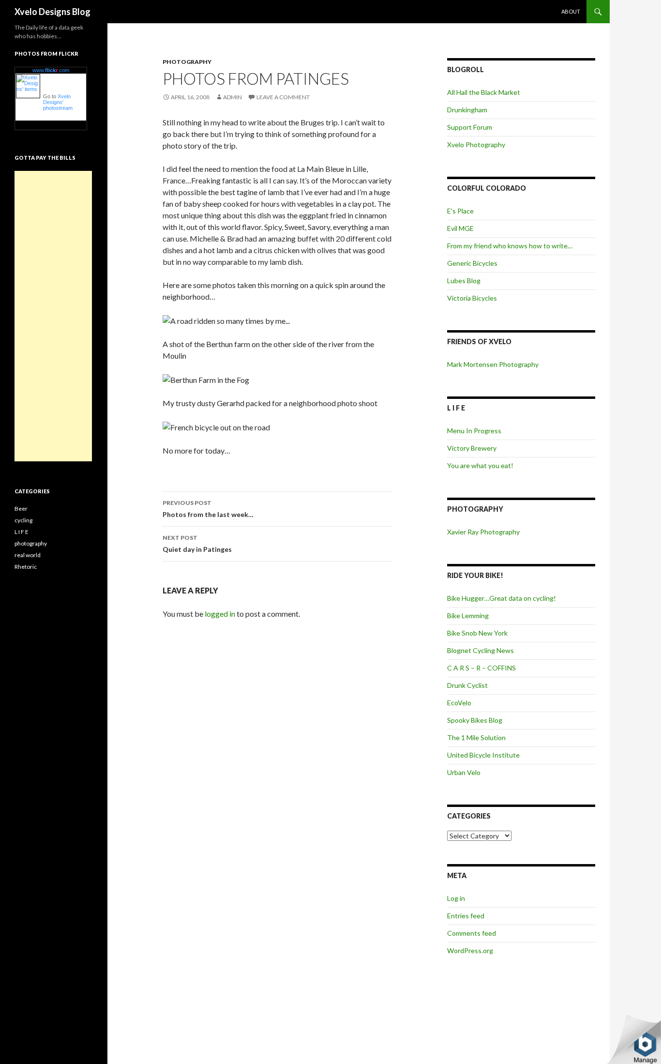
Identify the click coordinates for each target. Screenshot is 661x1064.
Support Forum (469, 127)
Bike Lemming (468, 615)
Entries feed (465, 916)
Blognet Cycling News (480, 650)
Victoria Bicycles (472, 298)
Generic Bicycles (472, 263)
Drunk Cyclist (467, 685)
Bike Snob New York (477, 633)
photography (187, 61)
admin (232, 97)
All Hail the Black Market (483, 92)
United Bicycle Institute (483, 755)
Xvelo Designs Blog (52, 11)
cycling (23, 520)
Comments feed (471, 933)
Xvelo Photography (476, 144)
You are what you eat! (480, 465)
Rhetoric (26, 566)
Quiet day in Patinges (197, 543)
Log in (456, 898)
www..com (50, 70)
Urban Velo (464, 772)
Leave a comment (283, 97)
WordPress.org (470, 950)
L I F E (22, 531)
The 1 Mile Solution (476, 737)
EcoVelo (459, 703)
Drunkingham (467, 110)
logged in (220, 613)
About (570, 11)
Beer (21, 508)
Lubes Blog (464, 280)
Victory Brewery (471, 448)
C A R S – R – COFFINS (481, 668)
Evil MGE (460, 228)
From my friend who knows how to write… (509, 246)
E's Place (460, 211)
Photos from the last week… (208, 508)
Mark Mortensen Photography (493, 364)
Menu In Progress (474, 430)
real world (28, 555)
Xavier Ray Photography (483, 532)
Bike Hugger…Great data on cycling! (501, 598)
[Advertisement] (53, 316)
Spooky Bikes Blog (474, 720)
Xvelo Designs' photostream (58, 102)
